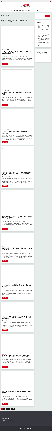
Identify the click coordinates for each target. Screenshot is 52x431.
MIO (10, 55)
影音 (23, 10)
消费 (35, 10)
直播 (1, 1)
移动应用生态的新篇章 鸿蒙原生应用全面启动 (15, 356)
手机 (14, 10)
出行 (32, 10)
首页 (8, 10)
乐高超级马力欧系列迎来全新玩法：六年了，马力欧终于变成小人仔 (43, 31)
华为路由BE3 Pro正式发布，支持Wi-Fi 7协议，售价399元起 (17, 318)
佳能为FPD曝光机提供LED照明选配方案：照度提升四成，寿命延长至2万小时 (43, 35)
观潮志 (26, 5)
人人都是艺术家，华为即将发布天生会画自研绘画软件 (16, 93)
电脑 (17, 10)
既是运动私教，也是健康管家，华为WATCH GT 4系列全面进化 (17, 249)
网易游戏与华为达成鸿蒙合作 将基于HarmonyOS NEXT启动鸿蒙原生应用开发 (17, 217)
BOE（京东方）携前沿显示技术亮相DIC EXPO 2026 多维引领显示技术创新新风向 (44, 26)
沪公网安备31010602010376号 (8, 420)
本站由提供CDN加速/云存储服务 (8, 415)
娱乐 (26, 10)
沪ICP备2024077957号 (5, 418)
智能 (29, 10)
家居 (37, 10)
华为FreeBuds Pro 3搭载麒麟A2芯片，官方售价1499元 (16, 286)
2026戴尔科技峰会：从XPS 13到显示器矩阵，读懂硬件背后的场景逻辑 (43, 44)
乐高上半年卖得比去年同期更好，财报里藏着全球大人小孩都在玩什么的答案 (43, 39)
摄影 (20, 10)
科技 (11, 10)
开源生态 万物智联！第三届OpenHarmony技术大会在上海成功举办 (16, 52)
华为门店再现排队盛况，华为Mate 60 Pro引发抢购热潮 (16, 392)
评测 (40, 10)
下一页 (13, 408)
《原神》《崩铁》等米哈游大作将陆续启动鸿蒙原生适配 (16, 174)
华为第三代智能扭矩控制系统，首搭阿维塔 (14, 131)
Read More (5, 63)
